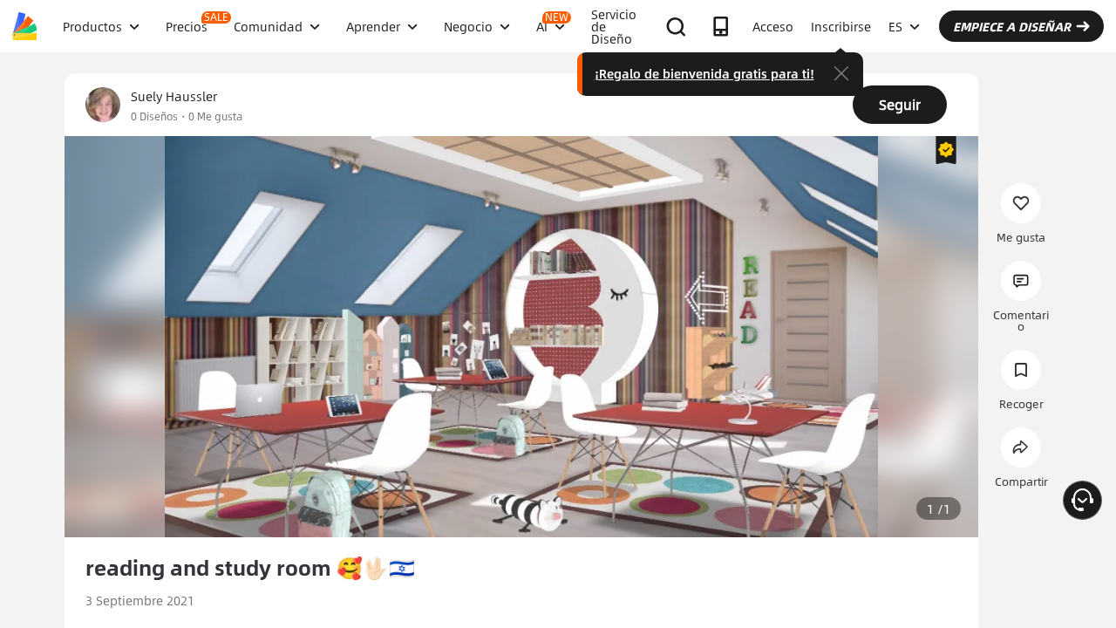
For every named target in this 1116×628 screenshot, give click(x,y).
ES (895, 26)
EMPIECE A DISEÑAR (1012, 26)
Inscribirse (841, 26)
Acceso (772, 26)
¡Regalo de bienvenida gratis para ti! (704, 73)
